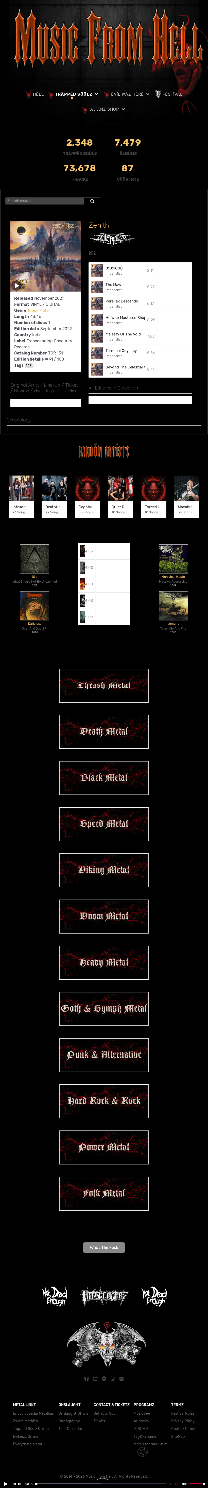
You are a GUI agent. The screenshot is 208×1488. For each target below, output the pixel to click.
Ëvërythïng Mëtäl (27, 1444)
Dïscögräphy (69, 1421)
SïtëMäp (178, 1436)
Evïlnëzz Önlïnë (25, 1436)
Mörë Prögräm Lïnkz (150, 1444)
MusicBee (142, 1413)
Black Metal (39, 310)
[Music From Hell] (106, 39)
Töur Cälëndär (70, 1429)
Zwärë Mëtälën (25, 1421)
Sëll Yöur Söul (105, 1413)
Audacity (141, 1421)
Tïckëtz (100, 1421)
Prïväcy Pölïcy (183, 1421)
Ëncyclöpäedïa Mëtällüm (33, 1413)
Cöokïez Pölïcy (183, 1429)
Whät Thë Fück (104, 1247)
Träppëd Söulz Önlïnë (31, 1429)
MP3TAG (141, 1429)
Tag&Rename (145, 1436)
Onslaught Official (74, 1413)
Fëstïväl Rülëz (182, 1413)
